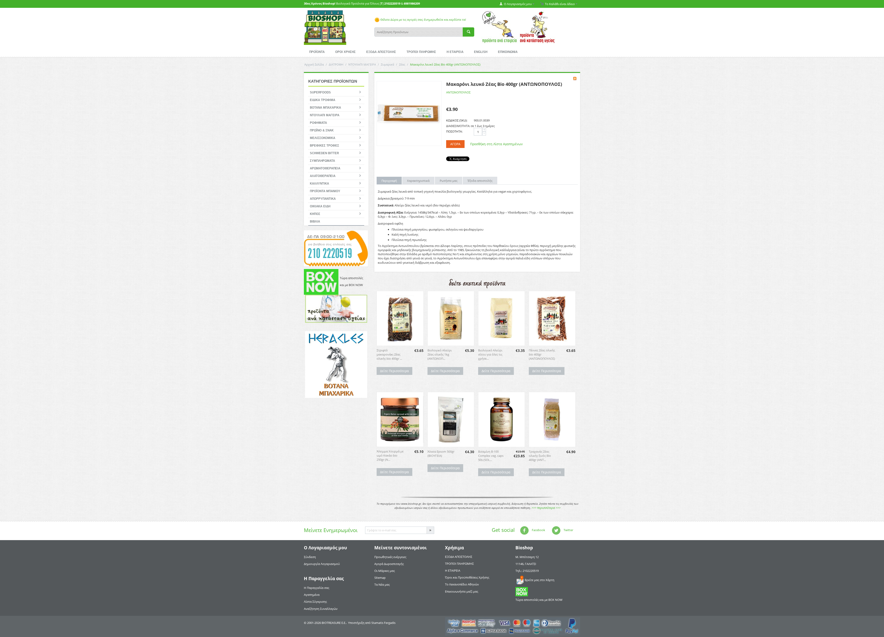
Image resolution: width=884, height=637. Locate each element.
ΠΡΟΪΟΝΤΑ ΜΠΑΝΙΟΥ (325, 191)
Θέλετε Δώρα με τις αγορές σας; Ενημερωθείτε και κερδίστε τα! (423, 19)
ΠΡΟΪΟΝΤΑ (317, 52)
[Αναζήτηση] (468, 32)
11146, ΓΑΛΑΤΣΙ (525, 564)
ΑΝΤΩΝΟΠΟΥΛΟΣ (458, 92)
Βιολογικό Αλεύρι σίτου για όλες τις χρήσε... (490, 354)
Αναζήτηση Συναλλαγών (320, 609)
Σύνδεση (310, 557)
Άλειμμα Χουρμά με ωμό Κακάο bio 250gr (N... (390, 455)
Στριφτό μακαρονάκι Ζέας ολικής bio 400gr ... (389, 354)
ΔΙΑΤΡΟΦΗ (336, 64)
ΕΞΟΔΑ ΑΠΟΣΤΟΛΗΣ (381, 52)
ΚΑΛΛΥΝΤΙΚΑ (319, 183)
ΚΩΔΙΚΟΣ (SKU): (456, 120)
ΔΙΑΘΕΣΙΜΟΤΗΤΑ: (458, 126)
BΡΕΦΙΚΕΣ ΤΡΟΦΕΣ (324, 145)
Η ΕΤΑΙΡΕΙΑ (455, 52)
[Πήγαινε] (430, 530)
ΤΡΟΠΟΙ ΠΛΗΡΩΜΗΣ (421, 52)
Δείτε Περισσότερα (394, 371)
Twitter (568, 530)
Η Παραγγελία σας (316, 588)
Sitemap (380, 578)
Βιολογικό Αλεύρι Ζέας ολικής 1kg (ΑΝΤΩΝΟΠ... (439, 354)
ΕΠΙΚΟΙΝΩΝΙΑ (508, 52)
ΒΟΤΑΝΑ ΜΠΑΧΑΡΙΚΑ (325, 107)
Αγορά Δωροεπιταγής (389, 564)
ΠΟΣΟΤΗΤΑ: (454, 131)
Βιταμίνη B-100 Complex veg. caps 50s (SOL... (490, 455)
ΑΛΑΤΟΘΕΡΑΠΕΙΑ (322, 176)
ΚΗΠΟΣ (315, 214)
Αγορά (455, 144)
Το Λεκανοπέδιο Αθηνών (462, 584)
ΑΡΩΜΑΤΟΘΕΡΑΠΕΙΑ (325, 168)
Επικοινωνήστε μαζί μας (461, 591)
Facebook (538, 530)
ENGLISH (480, 52)
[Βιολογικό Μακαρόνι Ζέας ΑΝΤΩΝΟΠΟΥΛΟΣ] (409, 113)
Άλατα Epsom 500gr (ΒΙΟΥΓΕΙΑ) (440, 453)
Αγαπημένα (312, 595)
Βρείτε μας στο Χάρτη (539, 580)
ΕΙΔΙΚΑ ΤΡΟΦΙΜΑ (322, 100)
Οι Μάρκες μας (384, 571)
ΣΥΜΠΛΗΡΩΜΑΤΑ (322, 160)
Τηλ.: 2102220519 (527, 571)
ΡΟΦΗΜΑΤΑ (318, 123)
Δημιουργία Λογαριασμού (322, 564)
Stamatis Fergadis (383, 623)
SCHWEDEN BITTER (324, 153)
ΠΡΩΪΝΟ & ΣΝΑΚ (322, 130)
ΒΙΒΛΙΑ (315, 221)
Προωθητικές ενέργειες (390, 557)
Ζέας (402, 64)
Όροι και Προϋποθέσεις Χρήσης (467, 577)
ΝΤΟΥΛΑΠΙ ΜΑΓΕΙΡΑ (362, 64)
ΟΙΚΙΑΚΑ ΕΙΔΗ (320, 206)
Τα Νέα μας (382, 584)
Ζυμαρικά (387, 64)
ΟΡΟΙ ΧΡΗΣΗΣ (345, 52)
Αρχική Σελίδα (314, 64)
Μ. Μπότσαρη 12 (527, 557)
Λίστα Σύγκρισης (315, 601)
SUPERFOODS (320, 92)
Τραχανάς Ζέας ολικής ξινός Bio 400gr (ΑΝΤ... (540, 455)
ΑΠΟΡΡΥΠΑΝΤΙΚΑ (323, 198)
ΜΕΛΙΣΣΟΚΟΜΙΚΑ (322, 138)
